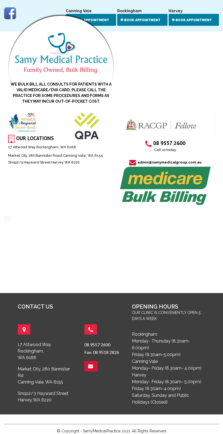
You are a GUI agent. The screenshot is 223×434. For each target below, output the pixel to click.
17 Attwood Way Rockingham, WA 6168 (42, 147)
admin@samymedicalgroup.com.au (169, 162)
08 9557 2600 (97, 344)
